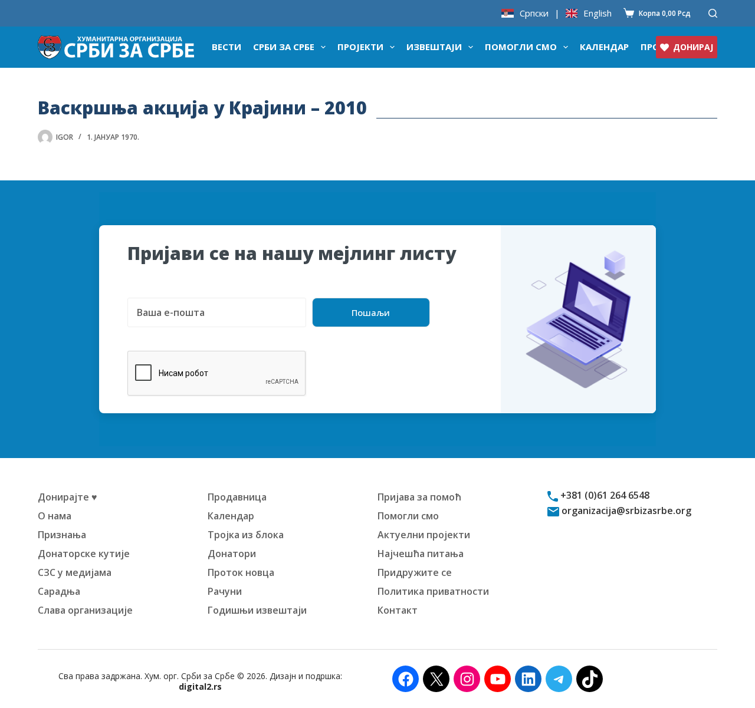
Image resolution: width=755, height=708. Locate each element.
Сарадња (59, 591)
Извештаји (434, 46)
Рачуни (225, 591)
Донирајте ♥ (67, 496)
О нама (54, 515)
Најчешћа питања (421, 553)
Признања (62, 534)
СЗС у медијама (74, 572)
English (597, 13)
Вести (226, 46)
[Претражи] (712, 13)
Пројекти (360, 46)
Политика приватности (433, 591)
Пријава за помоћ (419, 496)
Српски (534, 13)
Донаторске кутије (84, 553)
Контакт (398, 610)
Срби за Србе (283, 46)
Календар (604, 46)
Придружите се (415, 572)
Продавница (237, 496)
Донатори (232, 553)
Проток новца (241, 572)
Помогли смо (521, 46)
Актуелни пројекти (424, 534)
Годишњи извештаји (257, 610)
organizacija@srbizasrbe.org (625, 510)
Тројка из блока (246, 534)
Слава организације (85, 610)
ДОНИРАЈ (693, 46)
